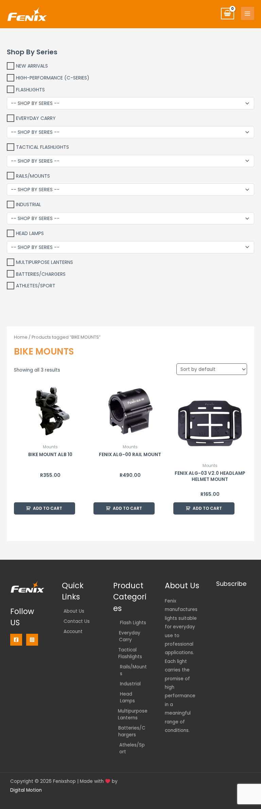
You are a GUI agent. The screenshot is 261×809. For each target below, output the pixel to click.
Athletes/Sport (35, 285)
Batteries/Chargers (41, 273)
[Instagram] (32, 640)
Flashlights (30, 89)
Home (21, 337)
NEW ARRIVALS (32, 65)
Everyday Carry (36, 118)
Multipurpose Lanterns (44, 262)
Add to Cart (47, 508)
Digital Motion (26, 790)
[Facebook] (16, 640)
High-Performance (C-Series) (52, 77)
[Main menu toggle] (247, 13)
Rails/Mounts (33, 175)
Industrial (28, 204)
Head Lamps (30, 233)
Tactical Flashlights (42, 147)
